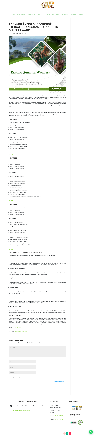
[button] (91, 432)
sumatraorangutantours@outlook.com (21, 410)
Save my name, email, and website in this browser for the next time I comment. (27, 377)
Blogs (23, 33)
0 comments (28, 33)
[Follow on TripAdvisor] (67, 433)
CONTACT (80, 15)
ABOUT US (73, 15)
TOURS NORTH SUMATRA (53, 15)
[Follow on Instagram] (64, 433)
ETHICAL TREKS (21, 15)
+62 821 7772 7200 (59, 415)
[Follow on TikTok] (70, 433)
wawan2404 (12, 33)
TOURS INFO (65, 15)
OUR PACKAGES (31, 15)
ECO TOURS (41, 15)
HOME (14, 15)
